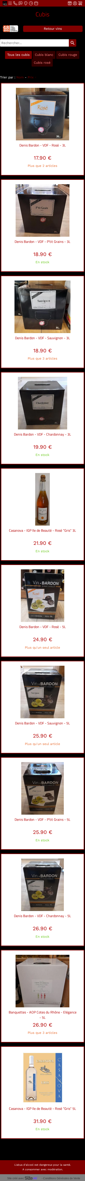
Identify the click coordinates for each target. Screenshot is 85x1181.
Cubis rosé (42, 63)
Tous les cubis (18, 55)
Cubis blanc (44, 55)
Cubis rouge (67, 55)
